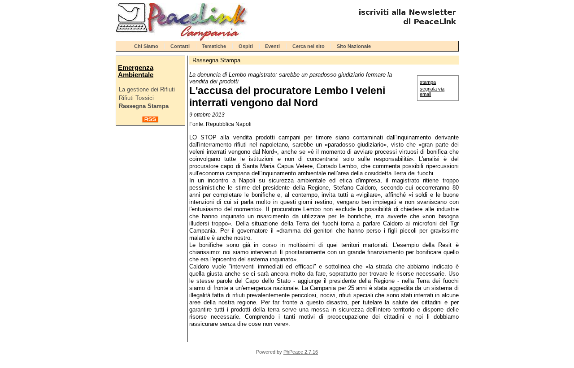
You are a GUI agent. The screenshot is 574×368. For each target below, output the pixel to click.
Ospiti (246, 46)
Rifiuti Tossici (136, 98)
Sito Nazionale (354, 46)
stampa (428, 82)
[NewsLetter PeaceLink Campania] (406, 28)
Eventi (272, 46)
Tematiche (214, 46)
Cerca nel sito (308, 46)
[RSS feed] (150, 120)
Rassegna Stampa (144, 106)
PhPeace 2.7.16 (300, 352)
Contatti (180, 46)
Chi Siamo (146, 46)
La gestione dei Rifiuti (147, 89)
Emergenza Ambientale (135, 71)
